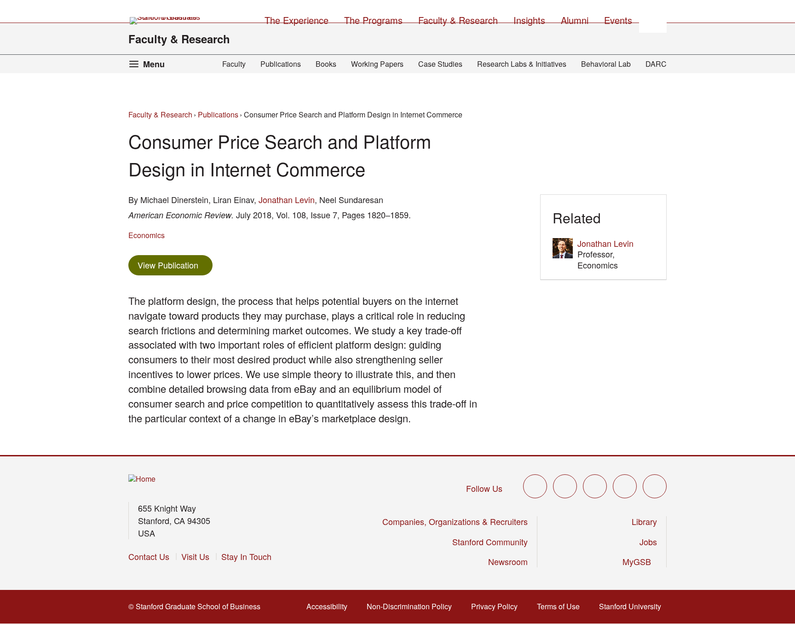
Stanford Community (490, 542)
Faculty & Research (179, 39)
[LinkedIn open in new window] (655, 486)
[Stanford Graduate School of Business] (166, 20)
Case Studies (440, 63)
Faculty (234, 63)
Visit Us (195, 556)
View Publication (175, 264)
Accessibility (329, 606)
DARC (656, 63)
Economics (146, 235)
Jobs (648, 542)
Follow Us (484, 488)
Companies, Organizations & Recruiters (455, 521)
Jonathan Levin (287, 199)
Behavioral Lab (606, 63)
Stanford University (633, 606)
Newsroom (508, 561)
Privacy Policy (497, 606)
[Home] (142, 479)
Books (326, 63)
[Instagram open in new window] (595, 486)
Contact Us (148, 556)
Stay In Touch (246, 556)
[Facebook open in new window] (565, 486)
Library (644, 521)
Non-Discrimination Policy (412, 606)
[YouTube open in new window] (625, 486)
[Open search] (653, 19)
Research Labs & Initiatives (521, 63)
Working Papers (377, 63)
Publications (280, 63)
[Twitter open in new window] (535, 486)
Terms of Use (561, 606)
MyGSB (639, 561)
